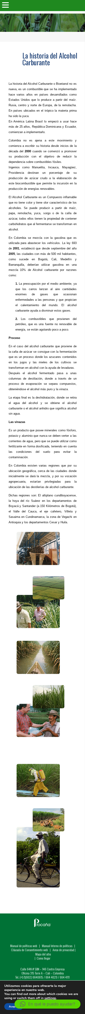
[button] (47, 1004)
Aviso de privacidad (63, 949)
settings (50, 998)
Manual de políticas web (23, 945)
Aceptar (14, 1006)
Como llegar (43, 958)
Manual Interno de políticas (57, 945)
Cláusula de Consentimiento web (29, 949)
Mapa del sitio (43, 954)
